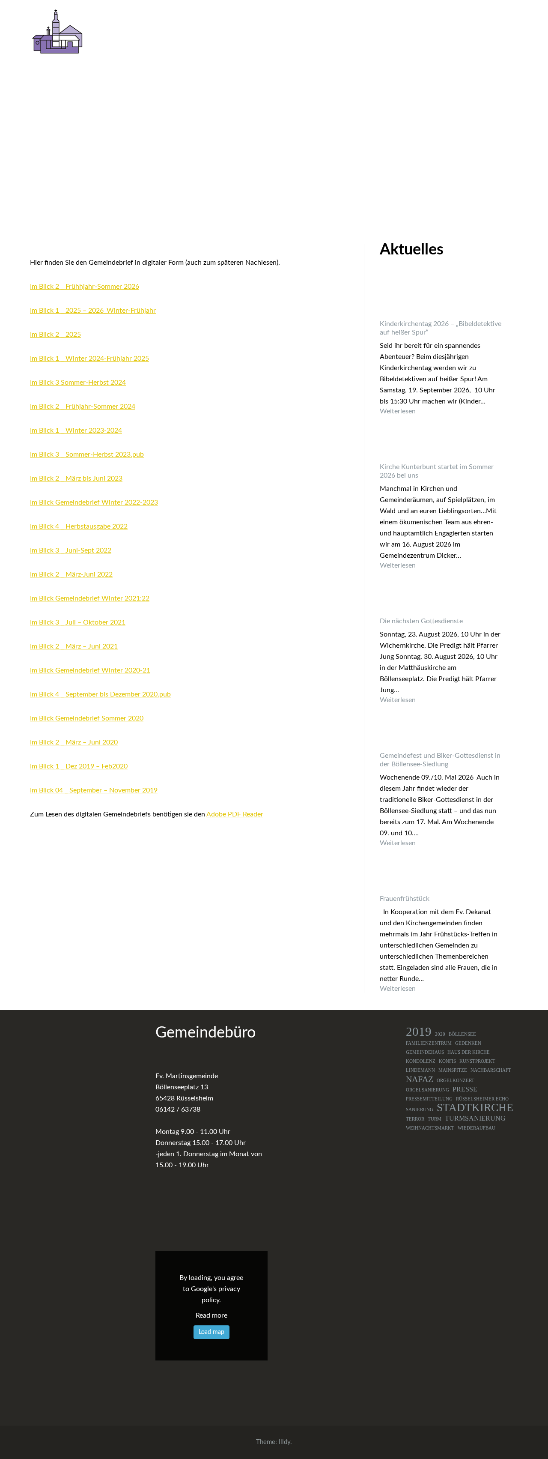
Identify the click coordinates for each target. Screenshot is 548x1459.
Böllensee (462, 1034)
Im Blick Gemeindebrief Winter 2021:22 (89, 598)
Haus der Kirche (468, 1052)
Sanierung (419, 1109)
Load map (211, 1332)
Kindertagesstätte (354, 33)
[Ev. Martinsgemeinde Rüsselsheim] (57, 31)
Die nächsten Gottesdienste (421, 621)
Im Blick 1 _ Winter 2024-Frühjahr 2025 (89, 358)
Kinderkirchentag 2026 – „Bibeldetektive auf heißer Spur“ (440, 328)
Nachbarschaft (491, 1070)
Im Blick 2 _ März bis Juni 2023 (76, 478)
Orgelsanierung (427, 1090)
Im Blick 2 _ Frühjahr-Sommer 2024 (82, 406)
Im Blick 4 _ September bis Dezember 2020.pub (100, 694)
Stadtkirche (475, 1107)
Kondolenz (420, 1061)
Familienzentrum (429, 1043)
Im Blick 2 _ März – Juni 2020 (74, 742)
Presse (465, 1089)
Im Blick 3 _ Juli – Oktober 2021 (77, 622)
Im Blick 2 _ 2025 (55, 334)
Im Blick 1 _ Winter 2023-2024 (76, 430)
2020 (440, 1034)
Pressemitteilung (429, 1099)
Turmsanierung (475, 1118)
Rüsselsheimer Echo (482, 1099)
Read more (211, 1315)
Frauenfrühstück (404, 898)
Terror (415, 1119)
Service (499, 33)
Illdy (284, 1442)
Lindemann (420, 1070)
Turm (434, 1119)
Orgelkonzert (455, 1080)
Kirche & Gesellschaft (431, 33)
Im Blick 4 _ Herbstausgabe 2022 (79, 526)
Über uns (216, 33)
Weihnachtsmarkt (430, 1128)
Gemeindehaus (425, 1052)
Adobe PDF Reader (234, 814)
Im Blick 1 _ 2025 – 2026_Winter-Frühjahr (93, 310)
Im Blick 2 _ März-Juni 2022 (71, 574)
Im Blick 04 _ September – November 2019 (94, 790)
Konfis (447, 1061)
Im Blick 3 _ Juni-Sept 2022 (70, 550)
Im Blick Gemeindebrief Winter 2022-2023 (94, 502)
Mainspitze (452, 1070)
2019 (419, 1031)
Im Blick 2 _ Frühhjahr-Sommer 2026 (84, 286)
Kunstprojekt (477, 1061)
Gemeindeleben (278, 33)
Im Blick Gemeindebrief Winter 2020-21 (90, 670)
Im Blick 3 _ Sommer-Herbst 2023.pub (87, 454)
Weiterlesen (441, 411)
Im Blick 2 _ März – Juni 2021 (74, 646)
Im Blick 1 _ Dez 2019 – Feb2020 (79, 766)
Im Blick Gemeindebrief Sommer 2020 (86, 718)
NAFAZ (419, 1079)
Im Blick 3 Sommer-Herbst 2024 (78, 382)
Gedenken (468, 1043)
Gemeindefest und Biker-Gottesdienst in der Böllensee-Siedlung (440, 760)
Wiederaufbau (476, 1128)
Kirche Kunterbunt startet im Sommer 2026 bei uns (437, 471)
